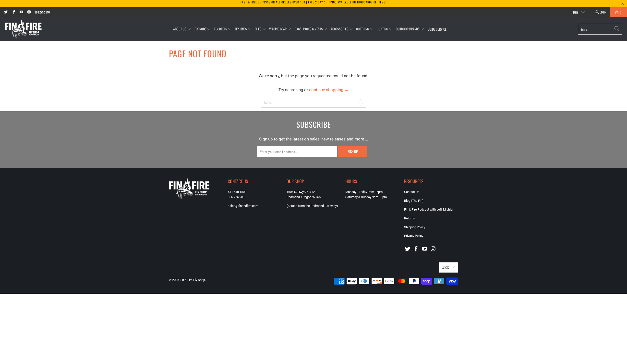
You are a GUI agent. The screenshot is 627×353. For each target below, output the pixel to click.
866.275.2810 (42, 12)
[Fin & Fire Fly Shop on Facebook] (13, 12)
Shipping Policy (414, 227)
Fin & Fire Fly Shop (192, 280)
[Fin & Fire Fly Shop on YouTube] (21, 12)
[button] (182, 29)
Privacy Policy (413, 236)
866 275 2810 (237, 197)
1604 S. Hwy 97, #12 (301, 192)
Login (603, 12)
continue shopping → (329, 89)
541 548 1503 (237, 192)
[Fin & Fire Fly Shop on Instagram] (29, 12)
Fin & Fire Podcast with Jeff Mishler (428, 209)
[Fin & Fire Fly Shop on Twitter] (6, 12)
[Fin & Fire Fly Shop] (23, 29)
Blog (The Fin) (413, 200)
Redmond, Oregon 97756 (304, 197)
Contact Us (411, 192)
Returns (409, 218)
